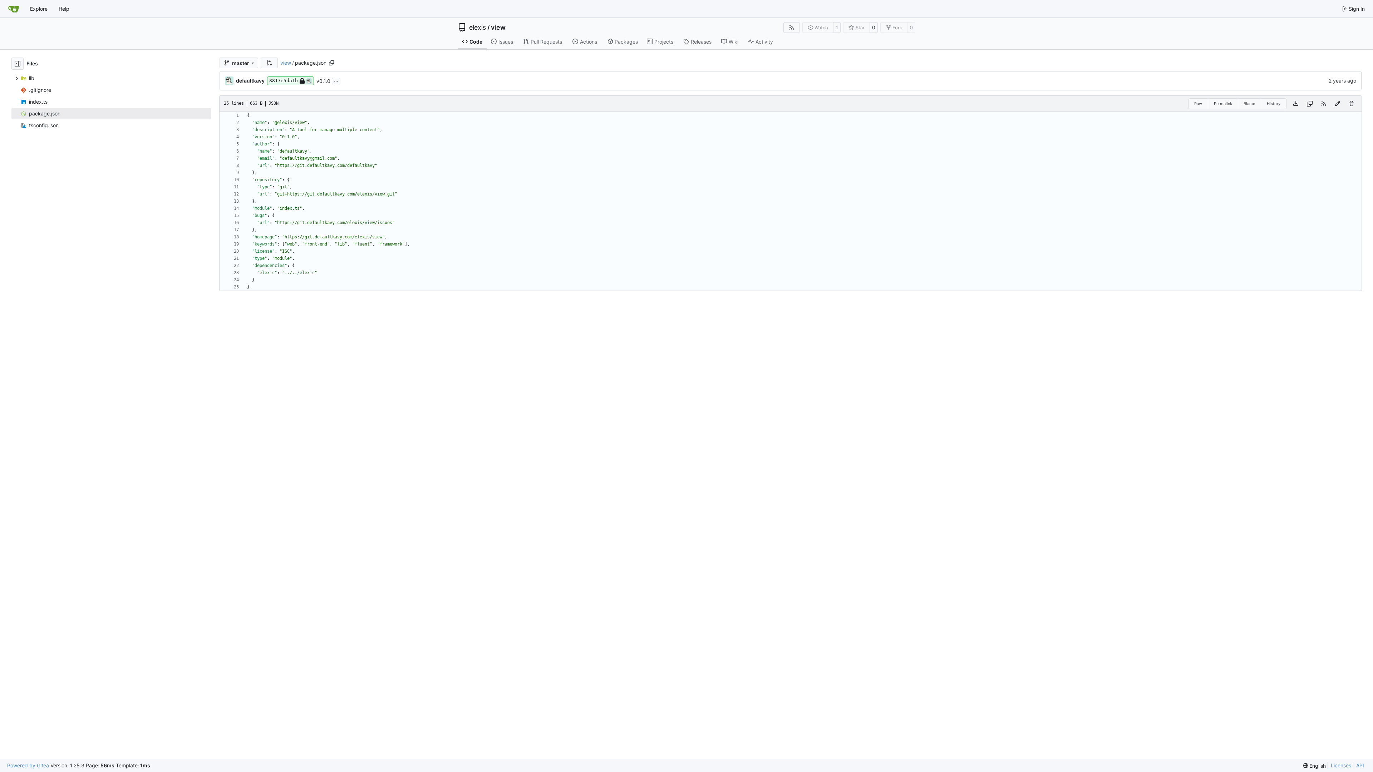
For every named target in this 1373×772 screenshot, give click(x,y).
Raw (1198, 103)
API (1360, 765)
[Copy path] (331, 62)
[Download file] (1295, 103)
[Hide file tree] (17, 64)
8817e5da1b (283, 80)
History (1273, 103)
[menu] (1314, 766)
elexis (477, 27)
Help (64, 9)
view (498, 27)
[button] (269, 63)
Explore (39, 9)
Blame (1249, 103)
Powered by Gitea (28, 765)
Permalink (1223, 103)
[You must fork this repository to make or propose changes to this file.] (1337, 103)
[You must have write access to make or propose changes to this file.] (1351, 103)
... (336, 80)
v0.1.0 (323, 81)
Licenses (1341, 765)
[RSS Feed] (791, 27)
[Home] (14, 9)
